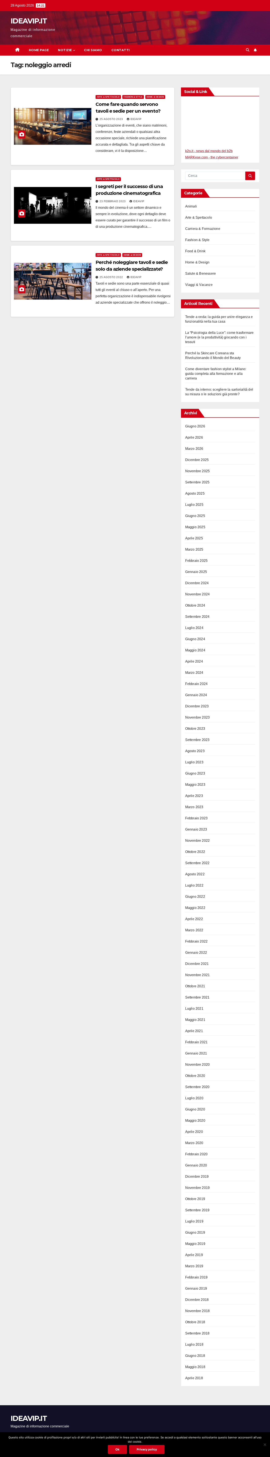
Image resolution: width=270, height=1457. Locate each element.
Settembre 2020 (197, 1087)
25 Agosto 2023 (112, 119)
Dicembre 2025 (197, 460)
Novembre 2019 (197, 1188)
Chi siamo (93, 50)
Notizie (65, 50)
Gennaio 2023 (196, 829)
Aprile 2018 (194, 1378)
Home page (39, 50)
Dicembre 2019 (197, 1176)
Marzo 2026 (194, 448)
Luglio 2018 (194, 1344)
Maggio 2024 (195, 650)
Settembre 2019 (197, 1210)
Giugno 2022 (195, 896)
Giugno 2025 (195, 516)
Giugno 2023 (195, 773)
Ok (117, 1449)
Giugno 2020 (195, 1109)
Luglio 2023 (194, 762)
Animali (191, 206)
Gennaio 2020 (196, 1165)
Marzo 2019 (194, 1266)
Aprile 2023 (194, 796)
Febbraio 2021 (196, 1042)
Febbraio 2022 (196, 941)
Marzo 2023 (194, 807)
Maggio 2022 (195, 908)
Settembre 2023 (197, 740)
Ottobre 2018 (195, 1322)
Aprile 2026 (194, 437)
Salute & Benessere (200, 273)
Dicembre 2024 (197, 583)
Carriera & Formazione (202, 229)
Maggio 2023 (195, 784)
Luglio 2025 (194, 504)
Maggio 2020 (195, 1120)
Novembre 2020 (197, 1064)
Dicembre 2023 (197, 706)
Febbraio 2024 (196, 684)
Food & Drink (195, 251)
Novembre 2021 (197, 975)
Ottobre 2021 (195, 986)
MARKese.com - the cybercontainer (211, 157)
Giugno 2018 (195, 1355)
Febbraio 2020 (196, 1154)
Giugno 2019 (195, 1232)
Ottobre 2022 (195, 852)
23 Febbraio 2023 (113, 201)
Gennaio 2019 (196, 1288)
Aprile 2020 (194, 1132)
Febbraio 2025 (196, 560)
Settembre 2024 (197, 616)
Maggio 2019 (195, 1244)
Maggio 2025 (195, 527)
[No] (265, 1444)
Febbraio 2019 (196, 1277)
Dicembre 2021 (197, 964)
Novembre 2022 (197, 840)
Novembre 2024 (197, 594)
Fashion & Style (133, 97)
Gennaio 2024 (196, 695)
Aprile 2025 (194, 538)
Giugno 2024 (195, 639)
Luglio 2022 (194, 885)
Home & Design (155, 97)
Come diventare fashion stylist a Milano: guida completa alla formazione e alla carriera (215, 373)
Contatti (120, 50)
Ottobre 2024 (195, 605)
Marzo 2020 (194, 1143)
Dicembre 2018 (197, 1299)
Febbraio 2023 (196, 818)
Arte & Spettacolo (108, 97)
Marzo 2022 (194, 930)
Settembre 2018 (197, 1333)
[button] (247, 50)
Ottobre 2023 (195, 728)
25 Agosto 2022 (112, 277)
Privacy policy (147, 1449)
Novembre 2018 (197, 1311)
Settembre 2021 (197, 997)
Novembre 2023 (197, 717)
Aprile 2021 (194, 1031)
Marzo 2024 (194, 672)
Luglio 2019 (194, 1221)
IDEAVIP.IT (29, 20)
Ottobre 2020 (195, 1076)
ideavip (136, 119)
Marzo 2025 (194, 549)
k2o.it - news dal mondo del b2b (209, 151)
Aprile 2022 (194, 919)
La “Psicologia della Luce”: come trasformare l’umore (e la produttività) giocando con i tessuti (219, 337)
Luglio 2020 (194, 1098)
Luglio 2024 (194, 628)
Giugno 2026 (195, 426)
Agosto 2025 (195, 493)
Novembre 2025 (197, 471)
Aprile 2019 (194, 1255)
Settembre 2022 (197, 863)
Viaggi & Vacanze (199, 284)
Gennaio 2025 (196, 572)
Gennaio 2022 (196, 952)
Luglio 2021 (194, 1008)
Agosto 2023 (195, 751)
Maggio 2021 (195, 1020)
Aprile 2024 (194, 661)
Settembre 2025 (197, 482)
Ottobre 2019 (195, 1199)
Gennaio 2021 (196, 1053)
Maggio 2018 (195, 1367)
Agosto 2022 (195, 874)
